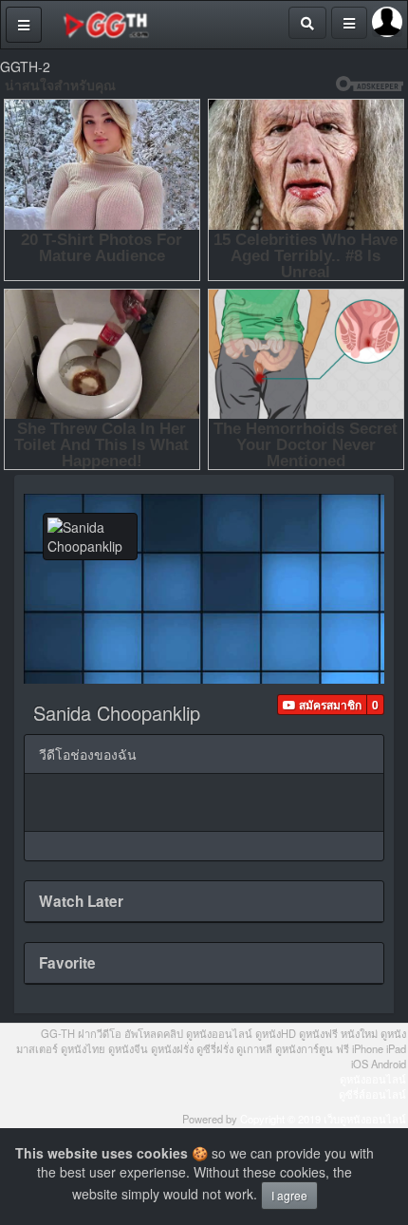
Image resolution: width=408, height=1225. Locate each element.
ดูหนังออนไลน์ (373, 1078)
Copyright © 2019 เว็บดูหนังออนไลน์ (323, 1118)
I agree (289, 1195)
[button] (322, 704)
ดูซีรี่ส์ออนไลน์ (372, 1094)
